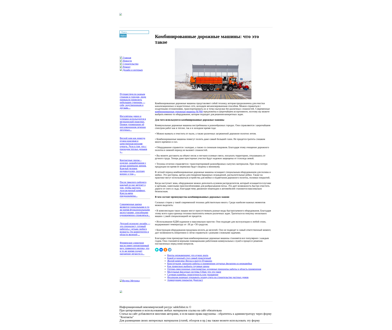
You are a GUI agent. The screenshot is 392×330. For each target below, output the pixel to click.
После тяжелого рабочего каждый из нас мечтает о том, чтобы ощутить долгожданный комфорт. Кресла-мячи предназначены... (133, 189)
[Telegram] (170, 250)
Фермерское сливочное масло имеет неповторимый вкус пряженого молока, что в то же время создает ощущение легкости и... (134, 248)
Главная (126, 57)
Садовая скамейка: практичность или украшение (192, 274)
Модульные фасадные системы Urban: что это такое (194, 272)
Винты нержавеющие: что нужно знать (187, 255)
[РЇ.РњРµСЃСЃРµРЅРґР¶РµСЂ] (157, 250)
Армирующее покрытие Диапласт (185, 280)
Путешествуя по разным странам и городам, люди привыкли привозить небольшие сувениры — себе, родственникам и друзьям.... (133, 101)
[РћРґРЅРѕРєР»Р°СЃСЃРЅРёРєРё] (165, 250)
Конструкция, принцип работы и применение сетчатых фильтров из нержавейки (209, 263)
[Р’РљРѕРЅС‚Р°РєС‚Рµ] (161, 250)
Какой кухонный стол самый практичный (189, 258)
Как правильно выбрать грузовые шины (188, 266)
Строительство (130, 64)
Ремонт (126, 67)
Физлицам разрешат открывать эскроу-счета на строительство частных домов (208, 277)
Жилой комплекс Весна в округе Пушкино (189, 261)
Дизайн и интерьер (132, 70)
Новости (127, 60)
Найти (123, 36)
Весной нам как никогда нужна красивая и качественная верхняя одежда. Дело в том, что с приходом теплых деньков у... (133, 145)
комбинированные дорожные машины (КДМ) (179, 111)
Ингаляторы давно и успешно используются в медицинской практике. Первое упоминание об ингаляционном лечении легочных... (133, 123)
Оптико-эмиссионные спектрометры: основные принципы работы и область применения (214, 269)
